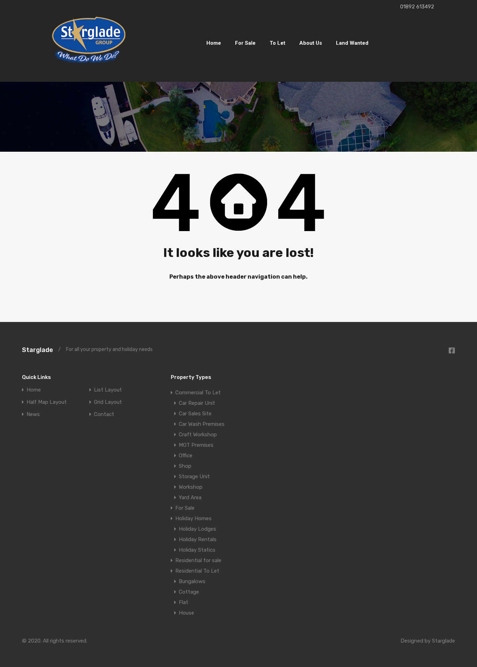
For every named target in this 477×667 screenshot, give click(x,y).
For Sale (245, 43)
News (33, 414)
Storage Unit (194, 476)
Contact (104, 414)
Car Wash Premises (202, 424)
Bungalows (192, 581)
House (186, 613)
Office (185, 455)
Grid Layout (108, 402)
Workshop (191, 487)
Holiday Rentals (198, 539)
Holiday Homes (193, 518)
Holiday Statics (197, 550)
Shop (185, 466)
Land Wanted (352, 43)
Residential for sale (198, 560)
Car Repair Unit (197, 403)
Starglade (37, 350)
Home (213, 43)
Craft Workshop (198, 434)
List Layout (108, 390)
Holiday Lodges (197, 529)
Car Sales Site (195, 413)
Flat (183, 602)
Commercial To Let (198, 392)
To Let (277, 43)
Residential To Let (197, 571)
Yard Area (190, 497)
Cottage (189, 592)
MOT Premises (196, 445)
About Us (310, 43)
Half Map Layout (47, 402)
